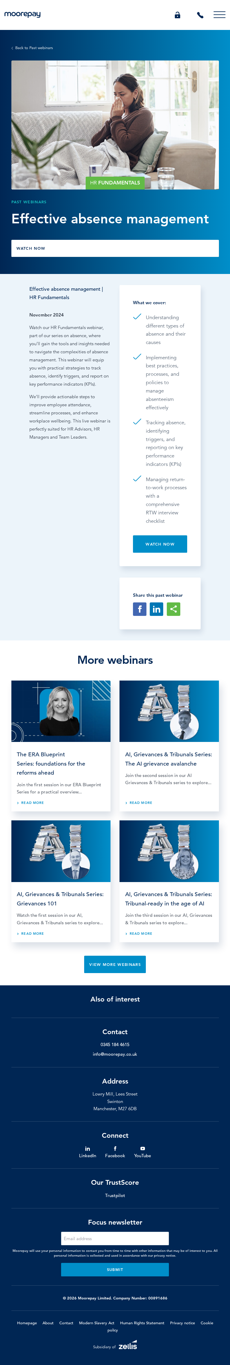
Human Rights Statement (142, 1322)
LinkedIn (87, 1155)
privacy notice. (165, 1255)
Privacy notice (182, 1322)
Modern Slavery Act (96, 1322)
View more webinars (115, 964)
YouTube (142, 1155)
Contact (66, 1322)
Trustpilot (115, 1195)
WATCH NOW (31, 248)
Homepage (27, 1322)
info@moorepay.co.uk (115, 1054)
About (48, 1322)
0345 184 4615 (115, 1044)
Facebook (115, 1155)
